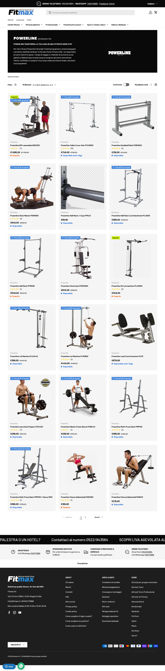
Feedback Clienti (107, 3)
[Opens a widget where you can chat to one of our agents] (9, 667)
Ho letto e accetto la (72, 345)
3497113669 (92, 3)
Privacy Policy (78, 345)
